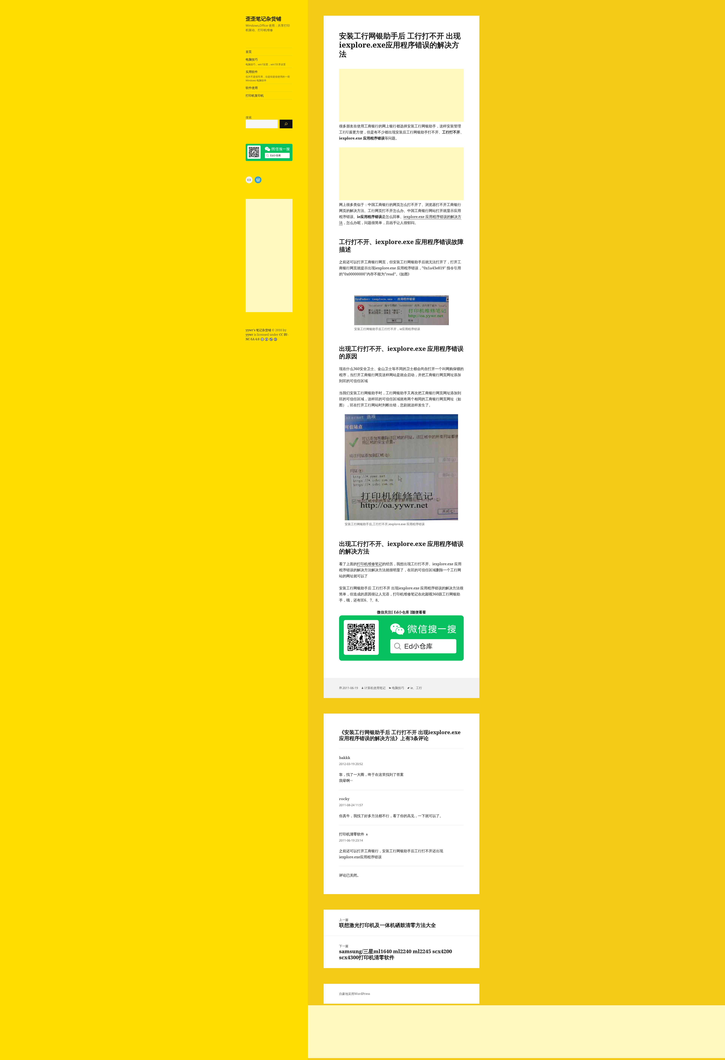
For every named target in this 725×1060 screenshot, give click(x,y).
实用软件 (268, 76)
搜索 (249, 117)
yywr (249, 335)
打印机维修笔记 (369, 563)
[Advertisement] (269, 255)
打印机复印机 (255, 95)
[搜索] (286, 124)
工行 (419, 688)
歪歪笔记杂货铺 (263, 18)
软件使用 (252, 88)
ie (411, 688)
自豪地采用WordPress (354, 994)
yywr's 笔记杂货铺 (258, 330)
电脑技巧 (266, 61)
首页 (249, 52)
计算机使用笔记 (375, 688)
